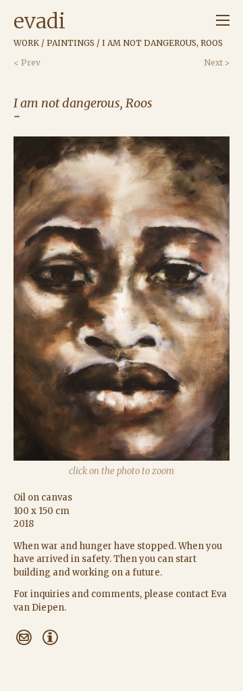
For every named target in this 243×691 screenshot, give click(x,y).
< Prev (27, 62)
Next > (217, 62)
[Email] (24, 638)
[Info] (50, 638)
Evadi (39, 21)
